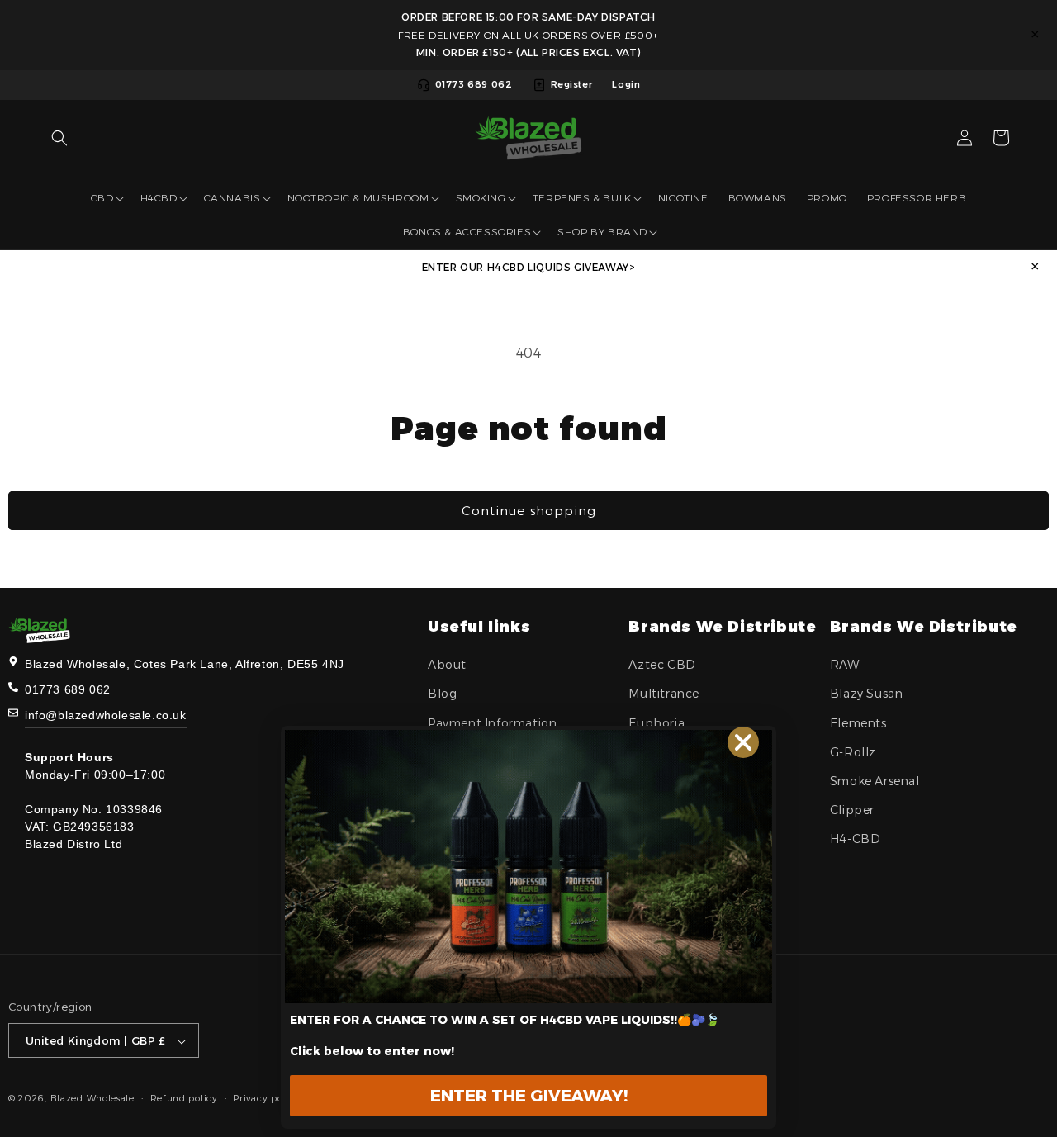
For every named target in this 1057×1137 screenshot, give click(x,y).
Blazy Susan (866, 694)
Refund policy (184, 1098)
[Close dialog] (743, 742)
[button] (59, 138)
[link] (528, 866)
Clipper (852, 810)
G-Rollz (853, 752)
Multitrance (663, 694)
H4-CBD (855, 839)
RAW (845, 664)
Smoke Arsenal (875, 781)
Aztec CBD (661, 664)
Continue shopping (529, 511)
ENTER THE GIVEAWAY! (529, 1096)
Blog (442, 694)
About (447, 664)
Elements (858, 723)
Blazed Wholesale (92, 1099)
